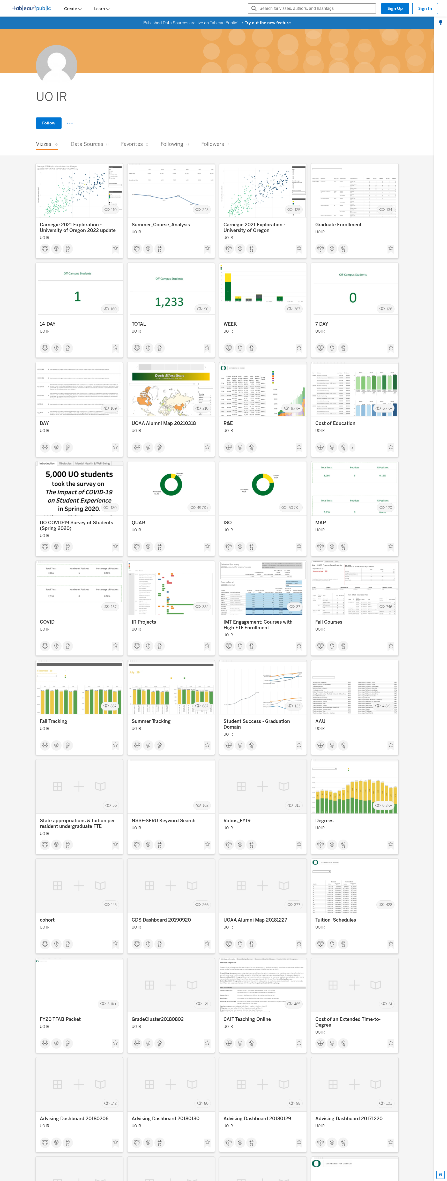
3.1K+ (112, 1004)
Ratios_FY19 (237, 821)
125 (297, 209)
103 (389, 1103)
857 (113, 706)
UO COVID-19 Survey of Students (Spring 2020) (76, 525)
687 (205, 706)
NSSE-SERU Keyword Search (164, 821)
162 (205, 805)
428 (389, 905)
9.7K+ (295, 408)
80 (206, 1103)
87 (298, 607)
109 (114, 408)
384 (205, 607)
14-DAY (48, 324)
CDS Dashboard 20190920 (161, 920)
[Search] (253, 8)
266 (205, 905)
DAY (44, 423)
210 (205, 408)
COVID (47, 622)
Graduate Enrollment (338, 225)
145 (114, 905)
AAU (320, 721)
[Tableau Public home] (31, 8)
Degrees (324, 821)
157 (114, 607)
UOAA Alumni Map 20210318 (164, 423)
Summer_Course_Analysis (161, 225)
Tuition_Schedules (335, 920)
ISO (228, 523)
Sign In (425, 8)
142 (114, 1103)
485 (297, 1004)
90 (206, 309)
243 (205, 209)
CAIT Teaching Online (247, 1019)
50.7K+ (294, 507)
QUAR (138, 523)
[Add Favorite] (115, 249)
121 (205, 1004)
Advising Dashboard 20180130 (165, 1119)
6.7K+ (387, 408)
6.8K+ (387, 805)
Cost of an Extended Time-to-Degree (348, 1022)
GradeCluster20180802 (158, 1019)
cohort (47, 920)
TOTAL (139, 324)
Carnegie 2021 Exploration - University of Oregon (254, 227)
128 (389, 309)
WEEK (230, 324)
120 (389, 507)
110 (114, 209)
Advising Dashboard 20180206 (74, 1119)
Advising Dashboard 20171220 (349, 1119)
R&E (228, 423)
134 (389, 209)
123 (297, 706)
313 (297, 805)
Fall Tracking (53, 721)
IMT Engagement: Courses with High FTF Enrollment (258, 625)
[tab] (440, 23)
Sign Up (395, 8)
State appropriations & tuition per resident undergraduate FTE (77, 823)
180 (114, 507)
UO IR (44, 238)
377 (297, 905)
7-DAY (321, 324)
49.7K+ (202, 507)
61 (390, 1004)
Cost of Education (335, 423)
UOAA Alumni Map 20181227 (255, 920)
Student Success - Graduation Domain (257, 724)
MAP (320, 523)
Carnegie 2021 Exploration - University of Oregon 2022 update (78, 227)
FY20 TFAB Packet (60, 1019)
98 (298, 1103)
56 (115, 805)
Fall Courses (328, 622)
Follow (48, 123)
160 (114, 309)
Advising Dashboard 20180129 (257, 1119)
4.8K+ (387, 706)
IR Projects (144, 622)
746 (389, 607)
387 (297, 309)
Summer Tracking (151, 721)
